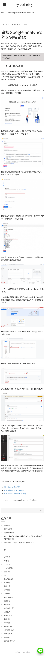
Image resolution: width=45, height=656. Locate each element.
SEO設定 (7, 564)
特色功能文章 (9, 608)
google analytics (19, 500)
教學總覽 (15, 24)
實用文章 (7, 586)
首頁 (3, 12)
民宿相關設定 (9, 597)
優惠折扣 (7, 571)
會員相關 (7, 593)
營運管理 (7, 601)
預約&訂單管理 (9, 641)
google (5, 500)
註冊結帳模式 (9, 630)
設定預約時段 (9, 532)
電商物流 (7, 637)
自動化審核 (8, 529)
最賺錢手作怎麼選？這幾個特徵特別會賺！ (20, 542)
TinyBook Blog (22, 5)
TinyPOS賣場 (9, 568)
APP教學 (7, 557)
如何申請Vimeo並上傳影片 (14, 490)
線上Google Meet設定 (12, 487)
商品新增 (7, 582)
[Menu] (4, 4)
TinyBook (33, 500)
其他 (5, 575)
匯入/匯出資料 (9, 579)
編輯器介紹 (8, 626)
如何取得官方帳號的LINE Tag (15, 493)
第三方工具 (23, 24)
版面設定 (7, 604)
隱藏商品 (7, 525)
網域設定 (7, 622)
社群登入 (7, 612)
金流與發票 (8, 633)
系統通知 (7, 619)
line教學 (7, 560)
